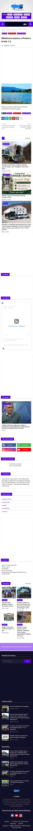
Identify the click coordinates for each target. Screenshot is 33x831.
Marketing (13, 823)
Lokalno (10, 14)
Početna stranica (6, 29)
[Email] (17, 118)
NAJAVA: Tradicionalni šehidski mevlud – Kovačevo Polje (14, 196)
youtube (25, 449)
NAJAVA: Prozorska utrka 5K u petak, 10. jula (8, 628)
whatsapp (25, 445)
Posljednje (24, 17)
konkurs (5, 511)
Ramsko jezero (12, 33)
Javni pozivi (9, 17)
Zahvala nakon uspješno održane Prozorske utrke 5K (7, 604)
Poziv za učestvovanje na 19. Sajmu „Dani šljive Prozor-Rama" (19, 781)
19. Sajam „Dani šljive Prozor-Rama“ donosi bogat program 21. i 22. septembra (20, 727)
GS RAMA (16, 17)
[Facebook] (3, 118)
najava (5, 505)
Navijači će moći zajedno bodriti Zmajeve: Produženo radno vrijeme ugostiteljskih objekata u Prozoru (24, 631)
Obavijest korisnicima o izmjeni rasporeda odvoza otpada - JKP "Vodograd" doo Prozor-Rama (15, 166)
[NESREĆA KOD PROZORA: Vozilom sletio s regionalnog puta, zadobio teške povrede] (5, 764)
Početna (6, 821)
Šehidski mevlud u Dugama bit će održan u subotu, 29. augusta (19, 736)
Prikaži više (28, 138)
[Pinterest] (13, 118)
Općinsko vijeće (18, 14)
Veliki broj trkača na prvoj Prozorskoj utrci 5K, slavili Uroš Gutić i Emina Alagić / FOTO (23, 605)
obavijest (4, 33)
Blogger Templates (15, 826)
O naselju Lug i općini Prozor (20, 821)
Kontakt (20, 823)
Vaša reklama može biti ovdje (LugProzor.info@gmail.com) (16, 647)
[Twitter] (6, 118)
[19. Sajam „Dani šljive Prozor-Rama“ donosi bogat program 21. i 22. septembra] (5, 774)
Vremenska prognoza (15, 464)
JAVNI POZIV (6, 508)
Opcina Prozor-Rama (15, 466)
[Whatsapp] (10, 118)
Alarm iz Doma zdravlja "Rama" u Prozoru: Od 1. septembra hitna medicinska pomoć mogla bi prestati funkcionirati (20, 716)
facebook (10, 445)
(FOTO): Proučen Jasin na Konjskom (19, 706)
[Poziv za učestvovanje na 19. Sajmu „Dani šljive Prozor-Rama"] (5, 783)
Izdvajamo (27, 14)
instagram (10, 449)
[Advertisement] (16, 65)
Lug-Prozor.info (16, 827)
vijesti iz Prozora (17, 29)
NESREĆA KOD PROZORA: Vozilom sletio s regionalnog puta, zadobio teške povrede (19, 763)
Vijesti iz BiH (6, 502)
